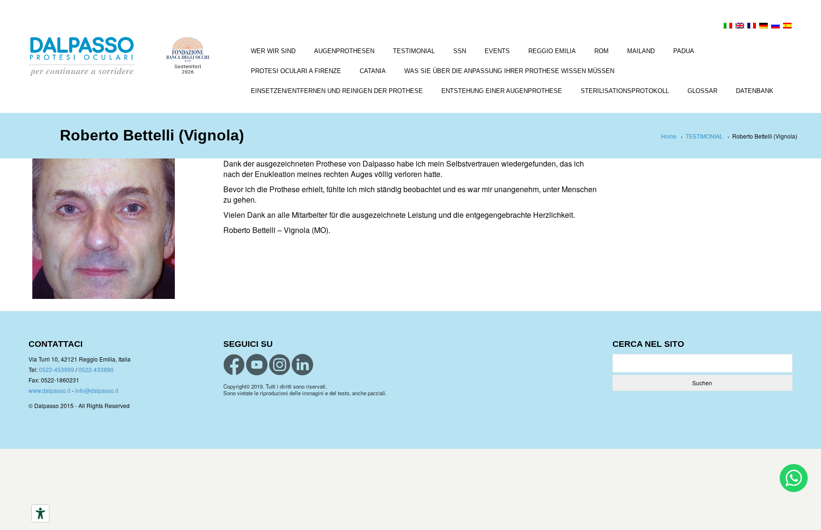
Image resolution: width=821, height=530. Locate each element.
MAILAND (641, 51)
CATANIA (373, 70)
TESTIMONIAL (414, 51)
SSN (459, 51)
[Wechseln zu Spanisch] (787, 27)
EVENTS (497, 51)
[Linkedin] (302, 364)
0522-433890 (96, 369)
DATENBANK (754, 90)
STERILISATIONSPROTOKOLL (625, 90)
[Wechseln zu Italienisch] (728, 27)
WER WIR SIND (273, 51)
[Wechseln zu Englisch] (740, 27)
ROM (601, 51)
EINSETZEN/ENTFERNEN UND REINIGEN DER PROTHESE (337, 90)
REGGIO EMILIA (552, 51)
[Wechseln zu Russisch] (775, 27)
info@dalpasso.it (96, 390)
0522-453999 (56, 369)
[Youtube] (256, 364)
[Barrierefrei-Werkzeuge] (40, 513)
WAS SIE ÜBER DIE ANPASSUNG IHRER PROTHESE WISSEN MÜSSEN (509, 70)
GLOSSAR (702, 90)
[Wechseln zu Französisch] (751, 27)
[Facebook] (234, 364)
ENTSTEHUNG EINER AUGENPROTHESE (501, 90)
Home (669, 136)
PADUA (683, 51)
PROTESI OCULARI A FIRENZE (296, 70)
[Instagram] (279, 364)
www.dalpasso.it (49, 390)
